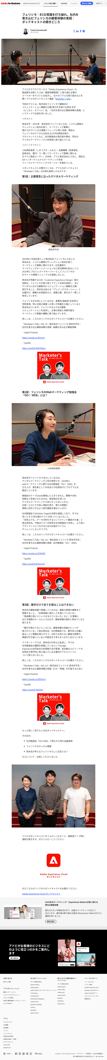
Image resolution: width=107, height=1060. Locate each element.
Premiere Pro (61, 1004)
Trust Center (6, 1045)
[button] (7, 1053)
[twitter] (23, 1054)
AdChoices (101, 1056)
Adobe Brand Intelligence (37, 999)
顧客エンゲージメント (9, 992)
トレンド (74, 3)
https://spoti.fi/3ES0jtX (32, 689)
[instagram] (20, 1054)
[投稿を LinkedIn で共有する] (77, 31)
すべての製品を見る (36, 982)
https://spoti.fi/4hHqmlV (33, 563)
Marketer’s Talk (63, 98)
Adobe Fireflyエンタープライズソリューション (40, 990)
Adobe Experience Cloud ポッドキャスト (41, 893)
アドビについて (7, 1022)
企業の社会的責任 (8, 1036)
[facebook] (16, 1054)
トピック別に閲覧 (50, 3)
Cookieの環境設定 (98, 1054)
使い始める (14, 958)
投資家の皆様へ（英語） (10, 1039)
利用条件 (88, 1054)
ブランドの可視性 (8, 998)
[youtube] (31, 1054)
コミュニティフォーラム (91, 996)
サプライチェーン (8, 1042)
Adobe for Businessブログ (31, 3)
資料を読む (51, 921)
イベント (5, 1031)
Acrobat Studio (34, 996)
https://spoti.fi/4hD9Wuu (34, 348)
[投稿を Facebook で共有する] (80, 31)
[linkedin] (27, 1054)
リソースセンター (89, 982)
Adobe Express (34, 987)
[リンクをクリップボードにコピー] (84, 31)
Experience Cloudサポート (92, 990)
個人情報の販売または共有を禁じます (83, 1056)
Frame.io (32, 1007)
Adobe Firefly (61, 990)
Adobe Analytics (34, 985)
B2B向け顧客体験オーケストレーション (13, 1001)
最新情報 (64, 3)
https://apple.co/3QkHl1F (33, 553)
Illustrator (60, 998)
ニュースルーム (7, 1033)
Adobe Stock (60, 992)
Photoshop (60, 1001)
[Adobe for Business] (10, 3)
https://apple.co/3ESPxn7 (34, 679)
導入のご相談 (86, 3)
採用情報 (5, 1028)
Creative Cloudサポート (91, 993)
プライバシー (80, 1054)
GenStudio (33, 1010)
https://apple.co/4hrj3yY (33, 337)
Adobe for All (7, 1048)
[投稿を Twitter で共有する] (74, 31)
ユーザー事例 (88, 985)
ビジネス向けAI (7, 1003)
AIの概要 (5, 1025)
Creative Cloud (34, 1002)
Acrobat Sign (34, 993)
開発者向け (88, 999)
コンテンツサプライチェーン (11, 995)
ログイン (99, 3)
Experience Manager (36, 1004)
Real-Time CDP (34, 1013)
